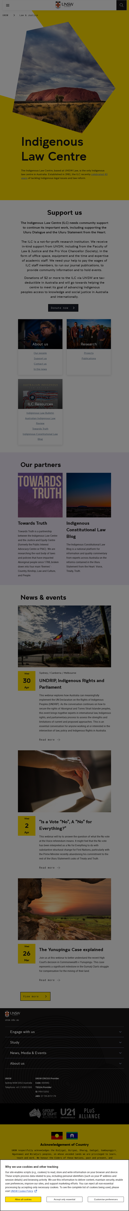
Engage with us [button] (22, 1032)
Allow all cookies (23, 1199)
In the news (40, 369)
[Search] (121, 5)
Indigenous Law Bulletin (40, 412)
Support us (40, 358)
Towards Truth (40, 428)
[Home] (64, 5)
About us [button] (17, 1063)
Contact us (40, 363)
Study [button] (14, 1042)
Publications (89, 358)
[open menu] (8, 5)
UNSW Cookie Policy (24, 1191)
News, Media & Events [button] (28, 1053)
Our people (40, 353)
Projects (89, 353)
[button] (63, 308)
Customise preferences (106, 1199)
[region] (64, 1185)
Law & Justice (29, 15)
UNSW (5, 15)
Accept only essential (64, 1199)
